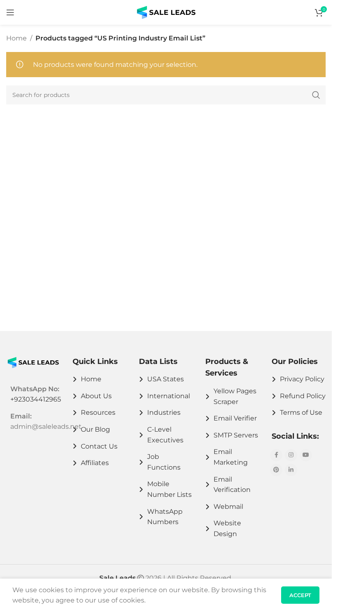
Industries (164, 412)
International (168, 396)
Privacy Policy (302, 379)
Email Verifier (235, 418)
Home (16, 38)
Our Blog (95, 429)
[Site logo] (166, 12)
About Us (96, 396)
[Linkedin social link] (291, 470)
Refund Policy (303, 396)
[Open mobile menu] (10, 12)
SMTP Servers (236, 435)
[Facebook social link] (276, 455)
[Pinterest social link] (276, 470)
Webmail (228, 506)
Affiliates (95, 463)
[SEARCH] (316, 94)
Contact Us (99, 446)
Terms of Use (301, 412)
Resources (98, 412)
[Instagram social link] (291, 455)
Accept (300, 595)
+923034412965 (35, 399)
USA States (165, 379)
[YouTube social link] (306, 455)
